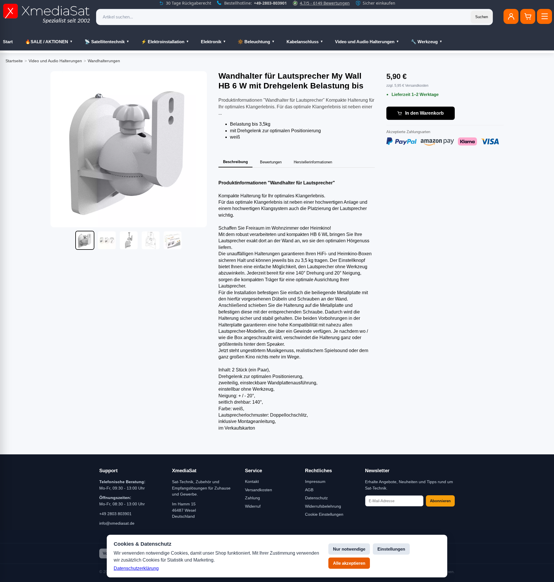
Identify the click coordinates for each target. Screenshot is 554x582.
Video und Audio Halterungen (364, 41)
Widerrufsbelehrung (323, 506)
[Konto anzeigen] (511, 16)
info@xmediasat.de (116, 523)
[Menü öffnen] (544, 16)
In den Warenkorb (424, 113)
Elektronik (211, 41)
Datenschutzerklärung (136, 568)
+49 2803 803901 (115, 513)
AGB (309, 489)
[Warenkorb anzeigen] (527, 16)
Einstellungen (391, 549)
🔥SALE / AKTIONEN (46, 41)
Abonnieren (440, 501)
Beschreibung (235, 162)
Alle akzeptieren (349, 563)
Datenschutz (316, 498)
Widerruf (253, 506)
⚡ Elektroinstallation (162, 41)
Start (8, 41)
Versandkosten (258, 489)
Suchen (481, 17)
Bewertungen (271, 162)
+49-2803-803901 (270, 3)
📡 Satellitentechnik (105, 41)
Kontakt (252, 481)
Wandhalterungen (104, 60)
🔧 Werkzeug (424, 41)
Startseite (14, 60)
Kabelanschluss (303, 41)
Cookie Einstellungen (324, 514)
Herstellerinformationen (313, 162)
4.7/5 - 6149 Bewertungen (325, 3)
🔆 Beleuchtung (254, 41)
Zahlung (252, 498)
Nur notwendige (349, 549)
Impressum (315, 481)
